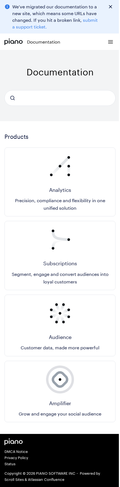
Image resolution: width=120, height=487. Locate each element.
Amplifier (60, 403)
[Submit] (12, 98)
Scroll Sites (14, 479)
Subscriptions (60, 263)
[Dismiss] (110, 6)
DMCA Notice (16, 451)
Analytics (60, 190)
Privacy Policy (16, 457)
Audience (60, 337)
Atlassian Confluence (46, 479)
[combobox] (60, 98)
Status (9, 464)
